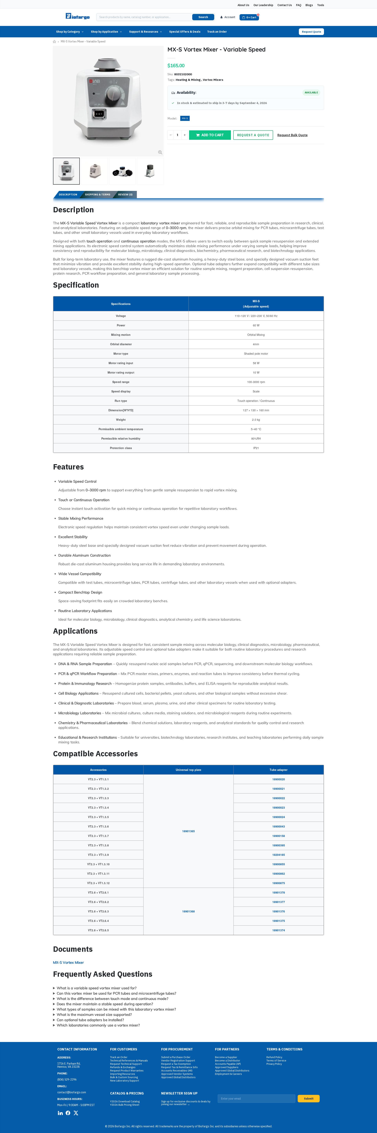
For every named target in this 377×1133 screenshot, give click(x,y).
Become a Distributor (227, 1060)
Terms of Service (276, 1060)
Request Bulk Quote (292, 135)
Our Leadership (263, 5)
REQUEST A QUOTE (253, 135)
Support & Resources (143, 31)
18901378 (278, 892)
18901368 (188, 911)
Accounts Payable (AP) (228, 1064)
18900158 (278, 836)
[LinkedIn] (60, 1113)
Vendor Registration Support (178, 1060)
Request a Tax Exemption (176, 1064)
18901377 (278, 902)
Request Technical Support (126, 1064)
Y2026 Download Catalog (125, 1101)
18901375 (278, 921)
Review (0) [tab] (125, 194)
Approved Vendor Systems (177, 1074)
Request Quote (311, 31)
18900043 (278, 826)
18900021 (278, 789)
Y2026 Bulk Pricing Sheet (124, 1104)
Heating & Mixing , (189, 80)
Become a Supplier (226, 1057)
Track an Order (217, 31)
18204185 (278, 855)
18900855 (278, 864)
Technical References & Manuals (129, 1060)
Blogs (309, 5)
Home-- (54, 41)
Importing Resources (122, 1074)
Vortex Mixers (213, 80)
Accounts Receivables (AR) (176, 1070)
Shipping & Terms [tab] (97, 194)
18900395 (278, 845)
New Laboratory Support (124, 1080)
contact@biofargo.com (71, 1092)
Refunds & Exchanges (122, 1067)
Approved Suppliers (226, 1067)
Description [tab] (68, 194)
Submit (309, 1098)
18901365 (188, 831)
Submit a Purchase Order (175, 1057)
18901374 (278, 930)
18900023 (278, 807)
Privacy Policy (274, 1064)
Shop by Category (68, 31)
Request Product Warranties (127, 1070)
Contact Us (284, 5)
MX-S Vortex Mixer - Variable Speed (216, 49)
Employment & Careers (228, 1074)
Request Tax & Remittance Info (179, 1067)
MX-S (185, 118)
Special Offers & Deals (184, 31)
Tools (320, 5)
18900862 (278, 873)
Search (203, 17)
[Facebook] (68, 1113)
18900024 (278, 817)
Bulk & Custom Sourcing (124, 1077)
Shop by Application (104, 31)
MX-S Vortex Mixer (68, 962)
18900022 (278, 798)
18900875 (278, 883)
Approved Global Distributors (178, 1077)
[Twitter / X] (76, 1113)
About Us (243, 5)
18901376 (278, 911)
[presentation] (57, 171)
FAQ (298, 5)
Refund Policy (274, 1057)
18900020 (278, 779)
